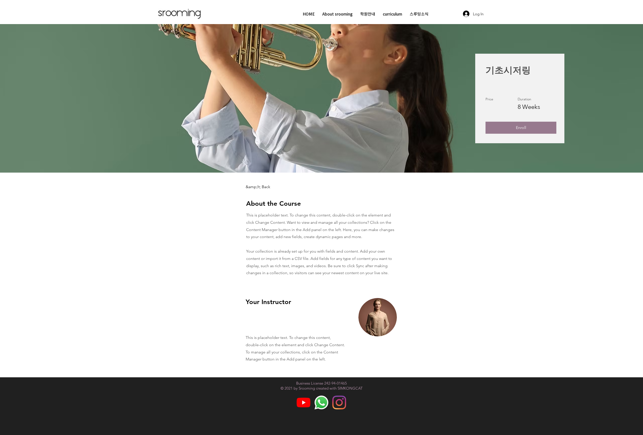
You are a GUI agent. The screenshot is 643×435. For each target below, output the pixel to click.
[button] (521, 128)
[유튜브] (303, 402)
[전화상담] (321, 402)
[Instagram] (339, 402)
